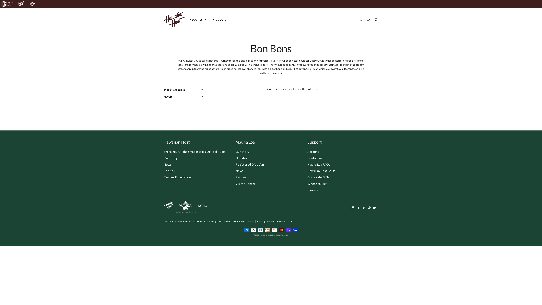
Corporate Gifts (318, 177)
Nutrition (242, 158)
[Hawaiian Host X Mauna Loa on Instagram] (353, 208)
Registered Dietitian (250, 164)
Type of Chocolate (177, 89)
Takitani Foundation (177, 177)
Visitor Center (245, 183)
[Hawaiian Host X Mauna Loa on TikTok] (369, 208)
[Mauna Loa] (185, 205)
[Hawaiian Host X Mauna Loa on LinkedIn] (374, 208)
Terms (251, 221)
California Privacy (184, 221)
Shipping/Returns (265, 221)
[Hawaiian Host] (169, 205)
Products (219, 19)
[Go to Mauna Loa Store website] (32, 3)
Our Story (170, 158)
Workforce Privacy (206, 221)
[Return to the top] (531, 294)
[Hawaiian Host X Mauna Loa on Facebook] (358, 208)
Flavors (171, 96)
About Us (196, 19)
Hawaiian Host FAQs (321, 171)
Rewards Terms (285, 221)
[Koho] (202, 205)
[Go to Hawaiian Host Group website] (7, 4)
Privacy (169, 221)
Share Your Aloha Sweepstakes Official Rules (194, 151)
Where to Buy (317, 183)
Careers (312, 190)
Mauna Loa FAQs (318, 164)
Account (313, 151)
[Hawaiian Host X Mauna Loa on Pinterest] (363, 208)
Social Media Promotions (232, 221)
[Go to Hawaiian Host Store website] (20, 3)
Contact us (314, 158)
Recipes (169, 171)
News (167, 164)
